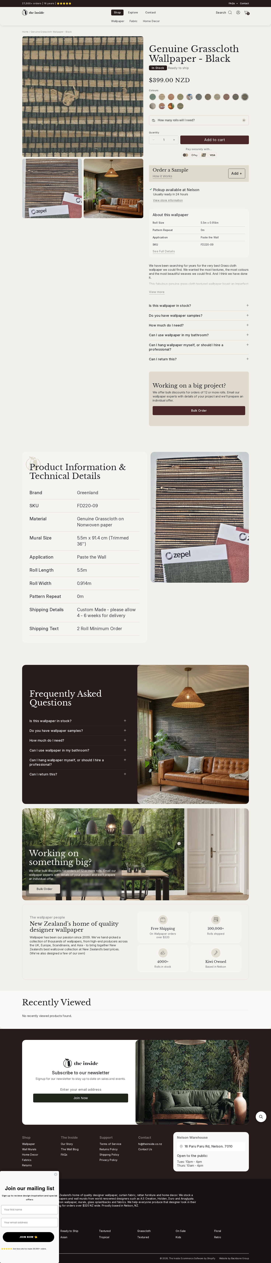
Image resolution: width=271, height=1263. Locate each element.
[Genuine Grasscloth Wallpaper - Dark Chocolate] (235, 97)
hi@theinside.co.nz (150, 1143)
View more (157, 292)
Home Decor (151, 21)
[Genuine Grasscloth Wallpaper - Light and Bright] (153, 106)
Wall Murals (29, 1149)
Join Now (81, 1098)
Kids (178, 1237)
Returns (27, 1165)
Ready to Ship (69, 1230)
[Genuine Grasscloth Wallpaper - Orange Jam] (171, 106)
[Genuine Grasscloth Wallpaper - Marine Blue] (189, 97)
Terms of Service (110, 1143)
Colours (154, 90)
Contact (244, 3)
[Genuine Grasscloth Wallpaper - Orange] (171, 97)
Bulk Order (199, 410)
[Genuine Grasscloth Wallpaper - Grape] (226, 97)
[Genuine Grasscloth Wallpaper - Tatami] (162, 97)
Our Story (67, 1143)
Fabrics (26, 1159)
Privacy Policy (108, 1159)
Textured (105, 1230)
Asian (63, 1237)
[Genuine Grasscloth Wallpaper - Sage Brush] (180, 106)
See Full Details (164, 251)
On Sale (181, 1230)
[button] (230, 12)
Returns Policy (109, 1149)
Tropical (104, 1237)
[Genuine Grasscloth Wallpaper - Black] (245, 97)
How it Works (162, 176)
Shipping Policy (109, 1154)
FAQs (232, 3)
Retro (217, 1237)
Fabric (133, 21)
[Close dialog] (56, 1174)
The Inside (174, 1258)
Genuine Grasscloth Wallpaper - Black (51, 31)
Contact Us (145, 1149)
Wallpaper (117, 21)
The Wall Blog (70, 1149)
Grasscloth (144, 1230)
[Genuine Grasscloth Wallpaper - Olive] (180, 97)
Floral (217, 1230)
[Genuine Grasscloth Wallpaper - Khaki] (208, 97)
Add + (236, 173)
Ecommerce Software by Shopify (198, 1258)
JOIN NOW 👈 (28, 1237)
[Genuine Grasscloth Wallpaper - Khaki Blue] (199, 97)
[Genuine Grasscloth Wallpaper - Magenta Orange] (162, 106)
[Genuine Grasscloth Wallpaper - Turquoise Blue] (153, 97)
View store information (168, 200)
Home (25, 31)
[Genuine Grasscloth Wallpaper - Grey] (217, 97)
